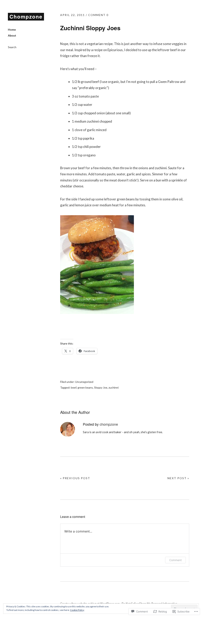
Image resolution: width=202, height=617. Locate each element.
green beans (85, 387)
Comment (175, 560)
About (12, 35)
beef (73, 387)
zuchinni (113, 387)
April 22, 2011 (72, 15)
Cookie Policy (77, 610)
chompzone (109, 424)
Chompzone (25, 16)
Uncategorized (84, 381)
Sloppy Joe (100, 387)
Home (12, 29)
